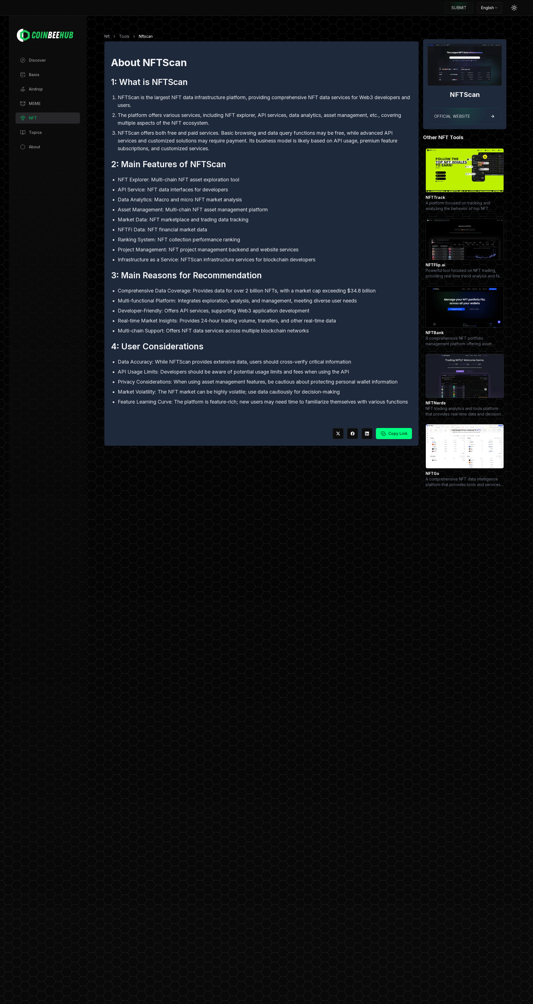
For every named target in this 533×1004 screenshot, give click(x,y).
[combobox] (489, 7)
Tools (124, 36)
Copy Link (398, 433)
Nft (107, 36)
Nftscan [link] (146, 36)
